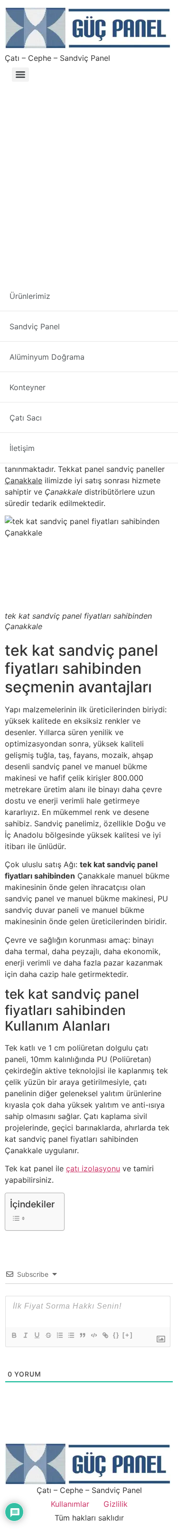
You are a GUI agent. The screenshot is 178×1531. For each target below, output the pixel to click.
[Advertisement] (89, 179)
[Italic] (25, 1335)
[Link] (105, 1335)
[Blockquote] (82, 1335)
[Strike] (48, 1335)
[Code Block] (93, 1335)
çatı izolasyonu (93, 1168)
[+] (127, 1335)
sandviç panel (49, 435)
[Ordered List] (59, 1335)
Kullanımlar (70, 1504)
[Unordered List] (70, 1335)
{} (116, 1335)
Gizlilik (115, 1504)
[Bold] (13, 1335)
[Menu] (20, 74)
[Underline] (36, 1335)
